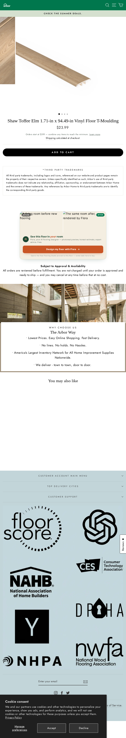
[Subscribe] (85, 681)
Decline (83, 728)
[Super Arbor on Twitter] (68, 692)
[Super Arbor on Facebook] (62, 692)
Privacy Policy (13, 718)
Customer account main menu (63, 475)
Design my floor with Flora (63, 249)
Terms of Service (111, 705)
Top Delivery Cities (63, 486)
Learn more (94, 134)
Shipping (50, 138)
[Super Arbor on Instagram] (56, 692)
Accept (51, 728)
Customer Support (63, 496)
